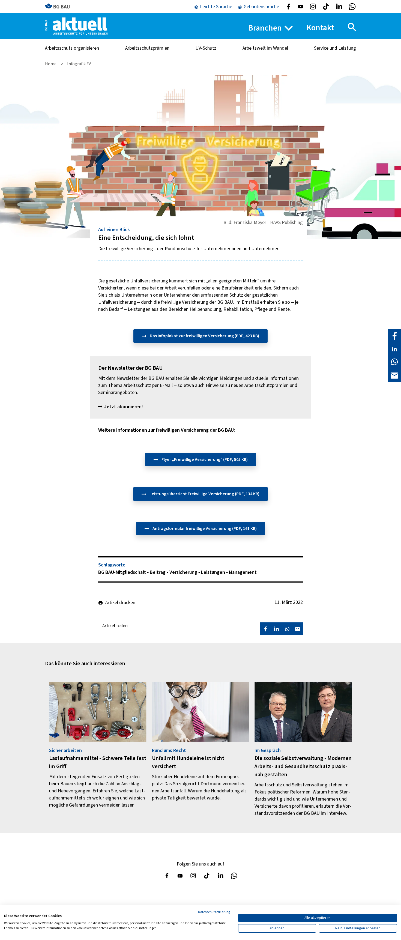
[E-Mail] (394, 375)
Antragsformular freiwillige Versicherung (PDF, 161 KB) (204, 529)
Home (51, 64)
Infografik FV (79, 64)
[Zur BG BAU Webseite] (59, 6)
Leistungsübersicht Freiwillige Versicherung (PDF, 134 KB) (204, 494)
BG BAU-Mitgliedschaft (122, 572)
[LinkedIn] (394, 348)
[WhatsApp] (394, 361)
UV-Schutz (205, 48)
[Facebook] (394, 335)
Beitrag (158, 572)
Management (243, 572)
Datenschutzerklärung (214, 912)
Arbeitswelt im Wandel (265, 48)
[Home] (76, 25)
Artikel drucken (120, 602)
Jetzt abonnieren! (123, 406)
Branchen (265, 28)
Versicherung (183, 572)
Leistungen (213, 572)
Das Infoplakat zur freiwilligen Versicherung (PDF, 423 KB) (204, 336)
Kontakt (320, 28)
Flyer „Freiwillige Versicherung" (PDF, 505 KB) (204, 459)
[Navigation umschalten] (352, 27)
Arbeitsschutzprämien (147, 48)
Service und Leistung (335, 48)
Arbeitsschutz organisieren (72, 48)
